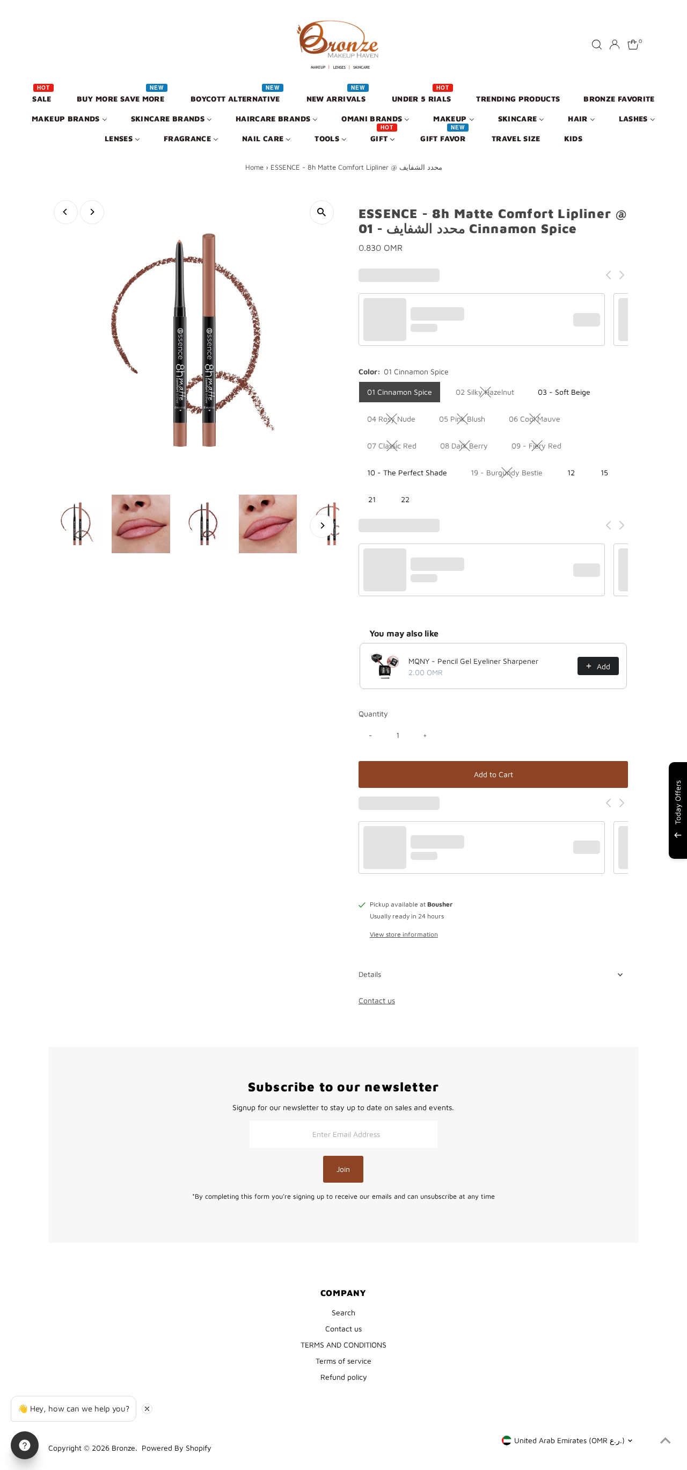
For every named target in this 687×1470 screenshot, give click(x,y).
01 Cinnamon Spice (399, 391)
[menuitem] (42, 98)
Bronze (123, 1447)
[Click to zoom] (322, 212)
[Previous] (66, 212)
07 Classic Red (396, 447)
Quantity (373, 713)
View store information (404, 934)
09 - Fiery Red (540, 447)
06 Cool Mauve (539, 420)
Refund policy (343, 1376)
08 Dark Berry (468, 447)
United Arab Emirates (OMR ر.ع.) (569, 1440)
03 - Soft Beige (564, 391)
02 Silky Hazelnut (489, 393)
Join (343, 1169)
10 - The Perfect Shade (407, 472)
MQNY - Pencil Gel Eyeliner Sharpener (473, 660)
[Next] (92, 212)
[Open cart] (633, 44)
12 (571, 472)
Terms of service (343, 1360)
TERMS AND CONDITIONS (343, 1344)
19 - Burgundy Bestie (511, 474)
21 (372, 499)
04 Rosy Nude (395, 420)
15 (604, 472)
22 (405, 499)
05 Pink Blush (466, 420)
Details (370, 974)
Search (343, 1312)
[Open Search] (597, 44)
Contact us (377, 1000)
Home (254, 167)
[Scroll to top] (665, 1440)
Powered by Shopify (176, 1447)
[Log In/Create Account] (614, 44)
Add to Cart (493, 774)
